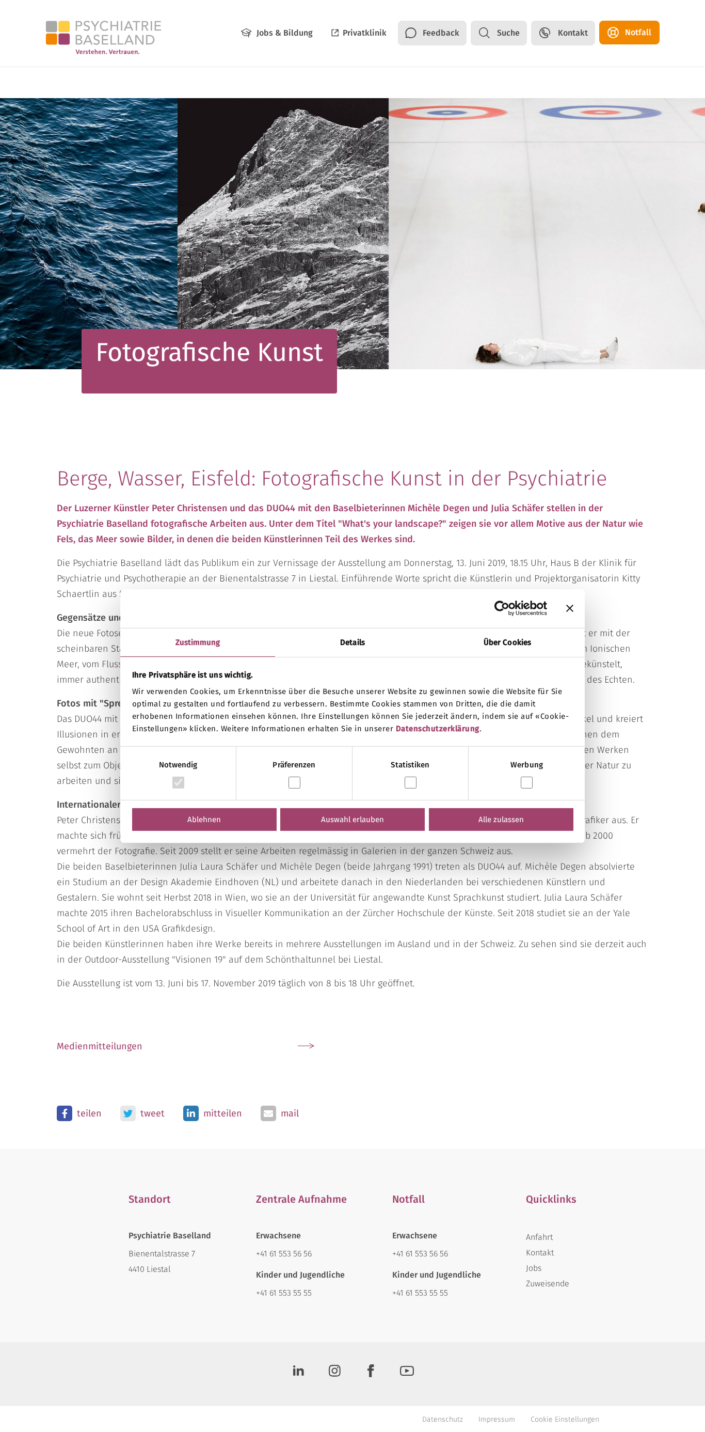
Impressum (496, 1419)
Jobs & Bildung (285, 33)
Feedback (441, 33)
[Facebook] (370, 1374)
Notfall (638, 32)
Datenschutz (442, 1419)
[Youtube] (406, 1374)
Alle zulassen (501, 819)
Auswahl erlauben (352, 819)
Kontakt (573, 33)
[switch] (294, 783)
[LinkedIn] (298, 1374)
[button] (79, 1113)
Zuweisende (547, 1283)
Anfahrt (539, 1237)
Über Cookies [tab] (507, 642)
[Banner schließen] (569, 608)
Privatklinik (365, 33)
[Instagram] (334, 1374)
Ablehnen (204, 819)
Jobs (533, 1268)
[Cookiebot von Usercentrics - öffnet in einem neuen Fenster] (502, 608)
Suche (508, 33)
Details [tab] (352, 642)
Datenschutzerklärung (437, 728)
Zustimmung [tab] (197, 642)
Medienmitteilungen (99, 1046)
